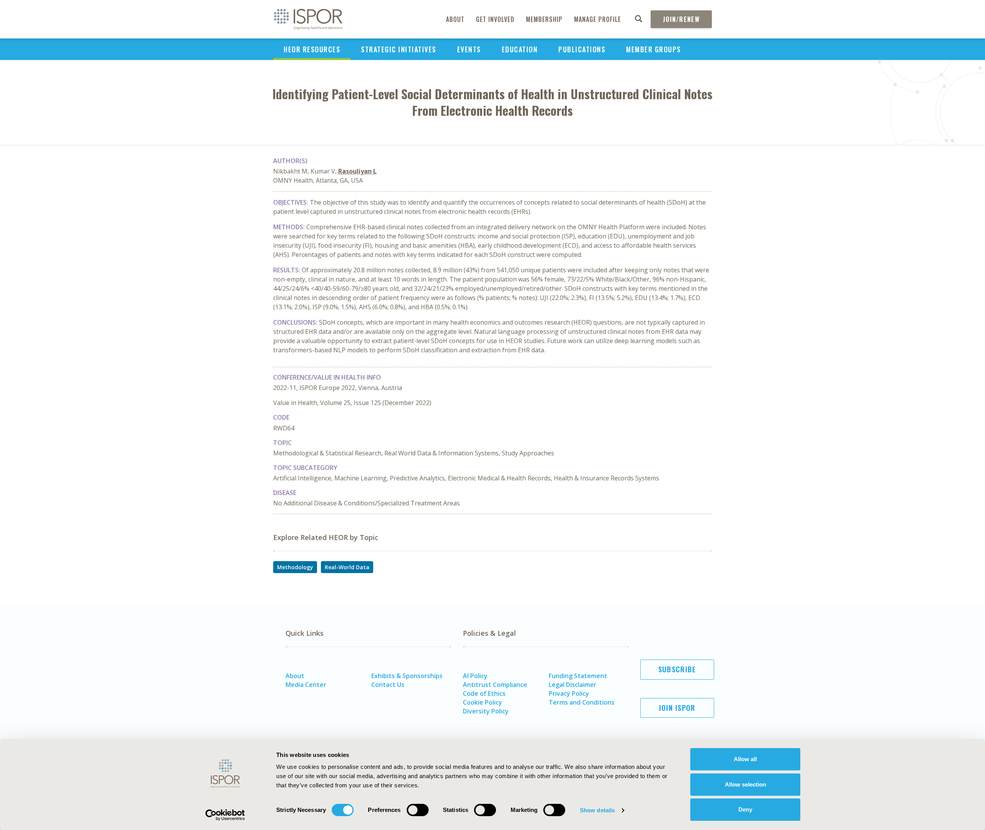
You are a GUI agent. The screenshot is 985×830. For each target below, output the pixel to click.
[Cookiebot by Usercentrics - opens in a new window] (225, 815)
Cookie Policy (482, 702)
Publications (581, 49)
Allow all (745, 759)
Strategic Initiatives (398, 49)
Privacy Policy (569, 693)
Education (520, 49)
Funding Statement (578, 676)
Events (469, 49)
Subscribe (677, 669)
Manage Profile (597, 19)
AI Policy (475, 676)
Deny (745, 809)
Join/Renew (681, 19)
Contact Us (387, 684)
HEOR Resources (312, 49)
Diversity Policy (486, 711)
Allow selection (745, 784)
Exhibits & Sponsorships (406, 676)
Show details (597, 810)
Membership (544, 19)
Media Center (305, 684)
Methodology (295, 567)
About (455, 19)
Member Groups (653, 49)
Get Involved (495, 19)
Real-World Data (347, 567)
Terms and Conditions (581, 702)
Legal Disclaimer (572, 684)
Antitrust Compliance (495, 684)
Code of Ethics (484, 693)
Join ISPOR (677, 708)
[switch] (418, 810)
